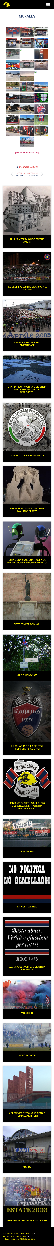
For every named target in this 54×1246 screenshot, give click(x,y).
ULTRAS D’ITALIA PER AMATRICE (27, 455)
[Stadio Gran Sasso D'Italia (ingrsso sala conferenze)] (41, 120)
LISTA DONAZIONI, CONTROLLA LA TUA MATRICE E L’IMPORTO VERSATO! (27, 561)
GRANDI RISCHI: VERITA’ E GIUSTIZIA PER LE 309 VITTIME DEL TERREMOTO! (27, 389)
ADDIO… (27, 1167)
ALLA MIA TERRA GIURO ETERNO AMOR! (27, 240)
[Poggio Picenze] (13, 87)
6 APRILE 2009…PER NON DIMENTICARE (27, 343)
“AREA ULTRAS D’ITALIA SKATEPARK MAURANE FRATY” (27, 509)
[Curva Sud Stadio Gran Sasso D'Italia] (41, 87)
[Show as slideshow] (27, 153)
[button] (48, 4)
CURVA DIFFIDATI (27, 851)
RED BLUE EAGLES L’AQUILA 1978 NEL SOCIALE (27, 288)
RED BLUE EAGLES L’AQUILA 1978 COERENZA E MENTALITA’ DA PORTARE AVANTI (27, 806)
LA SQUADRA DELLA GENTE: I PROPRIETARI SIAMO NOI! (27, 747)
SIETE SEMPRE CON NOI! (27, 624)
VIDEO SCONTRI (27, 1055)
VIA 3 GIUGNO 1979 (27, 675)
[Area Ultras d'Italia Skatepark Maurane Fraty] (41, 65)
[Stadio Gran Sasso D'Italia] (13, 131)
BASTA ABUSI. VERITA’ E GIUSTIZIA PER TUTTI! (27, 968)
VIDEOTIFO (27, 1013)
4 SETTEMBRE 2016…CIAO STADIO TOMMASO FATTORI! (27, 1114)
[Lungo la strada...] (27, 32)
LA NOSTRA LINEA (27, 906)
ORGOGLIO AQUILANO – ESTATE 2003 (27, 1220)
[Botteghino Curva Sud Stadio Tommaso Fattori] (13, 32)
